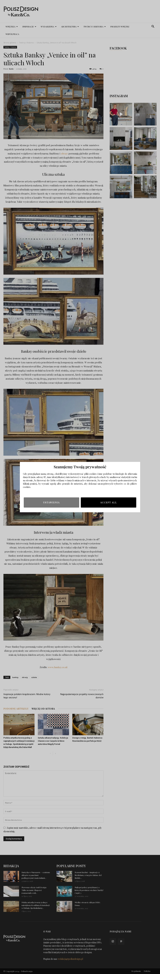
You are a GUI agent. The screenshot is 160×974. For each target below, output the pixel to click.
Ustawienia (51, 502)
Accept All (108, 502)
